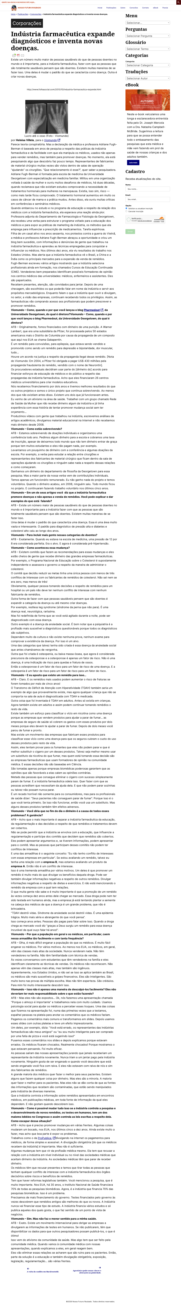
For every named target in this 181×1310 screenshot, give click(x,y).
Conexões (134, 8)
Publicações (111, 8)
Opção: (128, 205)
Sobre (122, 8)
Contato (145, 8)
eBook (155, 8)
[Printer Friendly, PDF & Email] (64, 55)
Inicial (100, 8)
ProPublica (45, 1138)
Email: (128, 195)
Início (13, 14)
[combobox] (147, 23)
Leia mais (133, 162)
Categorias (129, 61)
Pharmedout (92, 310)
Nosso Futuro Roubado (29, 8)
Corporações (35, 14)
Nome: (128, 185)
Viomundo (50, 140)
